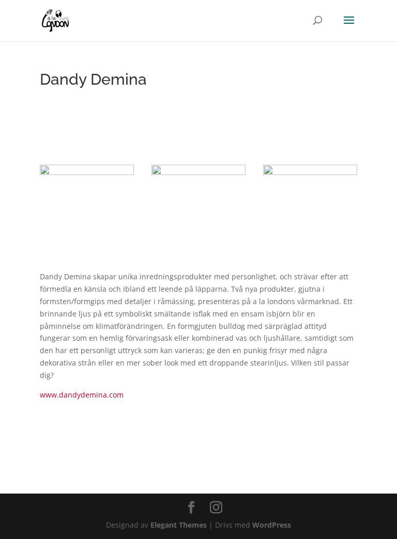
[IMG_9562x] (87, 231)
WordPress (271, 525)
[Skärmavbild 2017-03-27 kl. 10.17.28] (198, 231)
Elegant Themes (178, 525)
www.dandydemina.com (82, 395)
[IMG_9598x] (310, 231)
